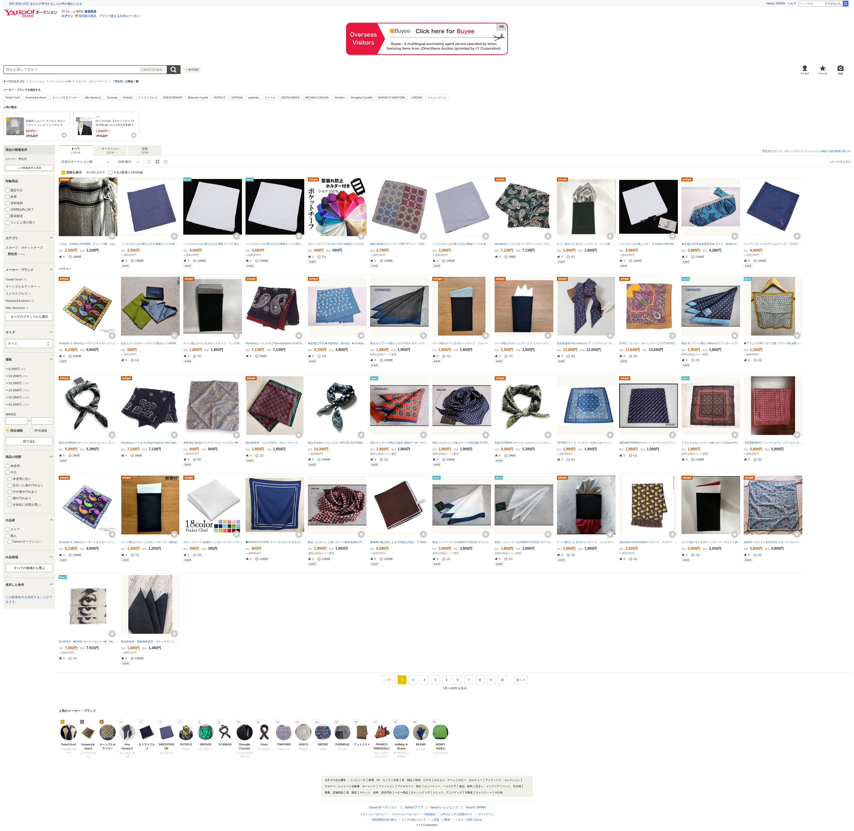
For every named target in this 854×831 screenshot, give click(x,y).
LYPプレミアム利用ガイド (456, 814)
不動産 (469, 792)
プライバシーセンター (405, 814)
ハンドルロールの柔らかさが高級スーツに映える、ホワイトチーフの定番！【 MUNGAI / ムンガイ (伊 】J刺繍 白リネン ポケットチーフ (275, 243)
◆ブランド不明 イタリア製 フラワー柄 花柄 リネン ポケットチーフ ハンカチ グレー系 (773, 343)
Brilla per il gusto (198, 97)
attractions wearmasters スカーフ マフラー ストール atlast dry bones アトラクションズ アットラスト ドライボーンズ (648, 542)
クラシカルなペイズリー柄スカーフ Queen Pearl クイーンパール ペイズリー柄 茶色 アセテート (710, 442)
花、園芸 (351, 792)
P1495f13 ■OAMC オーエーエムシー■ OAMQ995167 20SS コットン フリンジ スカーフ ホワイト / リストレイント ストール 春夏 (88, 641)
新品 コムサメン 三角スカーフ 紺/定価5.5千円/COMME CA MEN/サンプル (461, 442)
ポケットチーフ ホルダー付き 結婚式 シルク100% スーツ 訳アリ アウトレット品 (337, 243)
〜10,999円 (16, 376)
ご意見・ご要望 (440, 819)
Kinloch (128, 97)
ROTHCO (220, 97)
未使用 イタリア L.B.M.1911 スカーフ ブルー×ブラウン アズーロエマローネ (773, 542)
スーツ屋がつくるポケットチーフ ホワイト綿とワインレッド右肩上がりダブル (710, 542)
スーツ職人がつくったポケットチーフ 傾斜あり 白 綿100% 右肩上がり (150, 542)
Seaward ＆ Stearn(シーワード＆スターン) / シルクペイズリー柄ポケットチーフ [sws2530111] (88, 343)
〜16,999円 (17, 383)
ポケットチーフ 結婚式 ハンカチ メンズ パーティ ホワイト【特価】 (212, 542)
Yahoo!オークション (383, 807)
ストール (270, 97)
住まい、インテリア (487, 786)
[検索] (845, 3)
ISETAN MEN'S (290, 97)
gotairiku (253, 97)
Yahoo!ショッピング (444, 807)
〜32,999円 (17, 397)
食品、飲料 (466, 786)
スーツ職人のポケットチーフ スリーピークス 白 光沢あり (524, 343)
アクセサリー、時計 (409, 786)
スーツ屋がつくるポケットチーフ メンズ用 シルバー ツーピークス (586, 243)
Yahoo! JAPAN (775, 3)
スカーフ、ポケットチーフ (91, 81)
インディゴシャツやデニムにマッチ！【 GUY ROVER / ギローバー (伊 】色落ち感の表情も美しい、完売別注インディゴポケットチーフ (773, 243)
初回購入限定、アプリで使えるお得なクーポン (109, 16)
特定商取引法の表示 (384, 819)
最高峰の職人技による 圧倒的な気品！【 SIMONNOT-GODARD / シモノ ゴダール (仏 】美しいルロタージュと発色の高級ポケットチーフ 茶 (399, 542)
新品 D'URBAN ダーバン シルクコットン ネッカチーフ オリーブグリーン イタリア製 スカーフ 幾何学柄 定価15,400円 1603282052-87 (524, 442)
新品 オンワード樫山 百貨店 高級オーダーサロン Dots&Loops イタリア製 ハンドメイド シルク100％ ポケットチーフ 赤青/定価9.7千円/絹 (399, 442)
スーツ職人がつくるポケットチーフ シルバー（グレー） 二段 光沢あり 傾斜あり (461, 343)
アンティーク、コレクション (502, 780)
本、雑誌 (407, 780)
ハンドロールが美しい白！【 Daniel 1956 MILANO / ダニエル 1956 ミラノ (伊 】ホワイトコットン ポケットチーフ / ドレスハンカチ (648, 243)
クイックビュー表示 (165, 161)
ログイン (67, 16)
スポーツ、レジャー (337, 786)
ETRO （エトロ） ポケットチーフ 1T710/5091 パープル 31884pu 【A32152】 (648, 343)
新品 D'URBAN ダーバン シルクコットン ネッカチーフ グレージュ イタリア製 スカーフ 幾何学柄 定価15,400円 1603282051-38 (88, 442)
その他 (499, 792)
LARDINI (416, 97)
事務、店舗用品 (334, 792)
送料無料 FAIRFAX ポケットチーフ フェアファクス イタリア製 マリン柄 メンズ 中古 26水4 (648, 442)
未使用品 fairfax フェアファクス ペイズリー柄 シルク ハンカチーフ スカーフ (212, 442)
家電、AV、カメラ (380, 780)
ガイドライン (486, 814)
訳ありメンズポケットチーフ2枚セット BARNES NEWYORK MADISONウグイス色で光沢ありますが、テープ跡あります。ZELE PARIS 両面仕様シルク (150, 343)
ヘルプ (792, 3)
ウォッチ (822, 73)
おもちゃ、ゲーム (444, 780)
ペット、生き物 (511, 786)
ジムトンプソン (437, 97)
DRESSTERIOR (172, 97)
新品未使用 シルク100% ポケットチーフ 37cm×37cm (275, 442)
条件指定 (192, 69)
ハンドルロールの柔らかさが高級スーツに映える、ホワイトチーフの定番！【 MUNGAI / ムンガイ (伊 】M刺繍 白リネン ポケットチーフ (212, 243)
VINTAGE (237, 97)
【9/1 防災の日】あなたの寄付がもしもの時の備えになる (45, 3)
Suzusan (112, 97)
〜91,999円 (17, 404)
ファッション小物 (60, 81)
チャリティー (484, 792)
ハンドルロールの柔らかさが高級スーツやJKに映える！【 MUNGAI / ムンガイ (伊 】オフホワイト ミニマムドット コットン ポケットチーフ (461, 243)
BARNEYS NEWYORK (391, 97)
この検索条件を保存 (29, 167)
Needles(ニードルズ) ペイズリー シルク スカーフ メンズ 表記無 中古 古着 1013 (524, 243)
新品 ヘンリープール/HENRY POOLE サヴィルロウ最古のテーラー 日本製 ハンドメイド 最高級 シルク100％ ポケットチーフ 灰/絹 (524, 542)
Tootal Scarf (12, 97)
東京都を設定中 (95, 172)
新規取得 (90, 11)
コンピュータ (358, 780)
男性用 (119, 81)
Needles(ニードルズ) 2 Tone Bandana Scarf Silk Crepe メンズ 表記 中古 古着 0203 (275, 343)
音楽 (396, 780)
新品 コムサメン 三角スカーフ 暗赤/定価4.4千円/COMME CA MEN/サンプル (337, 542)
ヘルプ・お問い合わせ (468, 819)
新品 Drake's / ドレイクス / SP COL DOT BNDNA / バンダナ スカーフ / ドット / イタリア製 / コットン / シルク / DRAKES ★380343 (337, 442)
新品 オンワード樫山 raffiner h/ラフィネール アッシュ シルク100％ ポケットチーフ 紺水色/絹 (710, 343)
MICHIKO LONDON (317, 97)
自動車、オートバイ (364, 786)
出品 (840, 73)
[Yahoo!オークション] (31, 11)
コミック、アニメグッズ (447, 792)
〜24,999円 (17, 390)
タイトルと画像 (149, 161)
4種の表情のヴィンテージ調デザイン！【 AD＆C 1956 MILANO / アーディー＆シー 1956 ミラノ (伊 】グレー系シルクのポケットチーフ (399, 243)
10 (502, 680)
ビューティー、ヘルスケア (440, 786)
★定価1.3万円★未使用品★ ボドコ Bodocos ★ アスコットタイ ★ (710, 243)
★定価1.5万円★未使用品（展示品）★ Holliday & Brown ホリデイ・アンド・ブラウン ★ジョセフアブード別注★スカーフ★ (337, 343)
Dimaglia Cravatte (361, 97)
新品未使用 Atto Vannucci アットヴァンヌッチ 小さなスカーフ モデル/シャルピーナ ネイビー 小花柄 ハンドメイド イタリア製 (586, 343)
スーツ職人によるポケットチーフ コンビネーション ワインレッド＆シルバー (586, 542)
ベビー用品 (401, 792)
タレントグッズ (420, 792)
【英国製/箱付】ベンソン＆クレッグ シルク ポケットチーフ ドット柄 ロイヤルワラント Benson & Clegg (773, 442)
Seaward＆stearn (35, 97)
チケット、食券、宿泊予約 (376, 792)
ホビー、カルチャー (470, 780)
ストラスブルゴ (147, 97)
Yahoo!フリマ (413, 807)
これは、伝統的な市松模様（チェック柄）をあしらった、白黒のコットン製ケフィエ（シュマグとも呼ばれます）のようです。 (88, 243)
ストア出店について (414, 819)
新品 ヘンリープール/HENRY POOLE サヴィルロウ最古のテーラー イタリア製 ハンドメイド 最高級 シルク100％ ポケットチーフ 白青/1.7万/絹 (461, 542)
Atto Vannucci (93, 97)
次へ (519, 680)
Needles (339, 97)
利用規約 (430, 814)
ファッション (37, 81)
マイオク (804, 73)
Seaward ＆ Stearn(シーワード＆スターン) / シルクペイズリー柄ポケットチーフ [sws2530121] (88, 542)
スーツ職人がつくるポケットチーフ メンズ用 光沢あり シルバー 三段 (212, 343)
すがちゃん (834, 3)
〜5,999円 (16, 369)
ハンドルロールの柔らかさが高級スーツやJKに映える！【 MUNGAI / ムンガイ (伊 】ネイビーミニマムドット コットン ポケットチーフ (150, 243)
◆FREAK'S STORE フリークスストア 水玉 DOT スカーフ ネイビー (275, 542)
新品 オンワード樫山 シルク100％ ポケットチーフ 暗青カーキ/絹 (399, 343)
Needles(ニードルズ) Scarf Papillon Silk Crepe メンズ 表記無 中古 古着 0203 (150, 442)
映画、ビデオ (423, 780)
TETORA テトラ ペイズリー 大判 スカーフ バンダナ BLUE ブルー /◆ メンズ (586, 442)
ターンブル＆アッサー (65, 97)
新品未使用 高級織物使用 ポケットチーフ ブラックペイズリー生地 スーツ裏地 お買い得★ (150, 641)
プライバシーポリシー (373, 814)
